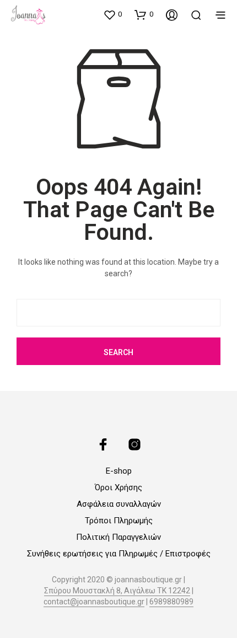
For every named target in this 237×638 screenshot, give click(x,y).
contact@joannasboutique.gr (94, 602)
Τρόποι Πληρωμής (119, 521)
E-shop (119, 471)
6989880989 (171, 602)
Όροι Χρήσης (118, 487)
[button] (112, 14)
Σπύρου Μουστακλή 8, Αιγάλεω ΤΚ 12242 (117, 591)
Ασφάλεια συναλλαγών (119, 504)
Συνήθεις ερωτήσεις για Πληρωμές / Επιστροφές (119, 554)
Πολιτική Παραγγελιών (118, 537)
